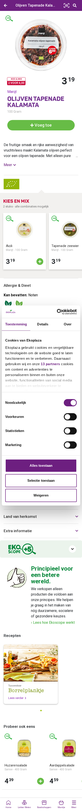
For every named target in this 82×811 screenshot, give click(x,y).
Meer (8, 165)
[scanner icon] (66, 5)
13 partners (50, 364)
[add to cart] (39, 261)
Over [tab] (68, 324)
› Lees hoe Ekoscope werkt (53, 622)
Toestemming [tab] (16, 324)
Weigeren (41, 495)
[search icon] (74, 5)
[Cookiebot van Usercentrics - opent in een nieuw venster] (58, 312)
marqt (12, 92)
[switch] (70, 416)
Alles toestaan (41, 465)
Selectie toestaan (41, 480)
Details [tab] (42, 324)
